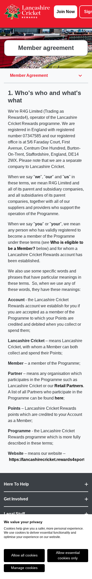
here (59, 398)
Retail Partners (68, 386)
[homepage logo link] (27, 11)
